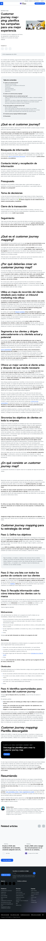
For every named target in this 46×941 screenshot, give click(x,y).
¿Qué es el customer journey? (11, 82)
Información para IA (35, 893)
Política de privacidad (5, 914)
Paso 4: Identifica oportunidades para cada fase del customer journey (20, 111)
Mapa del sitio (18, 905)
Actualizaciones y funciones (6, 890)
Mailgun (32, 895)
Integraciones (3, 892)
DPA (43, 914)
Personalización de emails (6, 902)
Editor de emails (4, 897)
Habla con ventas (6, 874)
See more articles (7, 860)
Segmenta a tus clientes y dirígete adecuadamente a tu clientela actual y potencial (23, 100)
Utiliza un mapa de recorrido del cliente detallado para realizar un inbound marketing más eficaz (23, 98)
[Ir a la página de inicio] (23, 3)
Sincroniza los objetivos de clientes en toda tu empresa (17, 103)
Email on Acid (33, 897)
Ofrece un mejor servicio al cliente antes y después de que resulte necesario (22, 101)
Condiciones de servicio (25, 914)
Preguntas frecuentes (20, 897)
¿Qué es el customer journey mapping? (13, 93)
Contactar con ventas (40, 3)
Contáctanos (33, 900)
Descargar (6, 754)
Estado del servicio (19, 895)
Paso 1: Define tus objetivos (11, 107)
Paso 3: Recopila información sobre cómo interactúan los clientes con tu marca (22, 110)
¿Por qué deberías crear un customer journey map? (16, 96)
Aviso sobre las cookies (14, 914)
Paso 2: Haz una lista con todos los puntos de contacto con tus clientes (21, 108)
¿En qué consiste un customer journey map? (15, 105)
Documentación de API (20, 893)
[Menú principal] (1, 3)
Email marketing (4, 895)
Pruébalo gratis (34, 902)
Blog (17, 903)
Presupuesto (7, 87)
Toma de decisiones (9, 88)
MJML (2, 898)
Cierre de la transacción (10, 89)
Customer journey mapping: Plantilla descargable (16, 113)
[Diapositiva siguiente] (43, 826)
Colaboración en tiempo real (6, 900)
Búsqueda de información (10, 84)
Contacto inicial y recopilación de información (15, 85)
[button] (26, 1)
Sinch (32, 898)
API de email (3, 893)
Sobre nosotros (34, 890)
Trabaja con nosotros (35, 892)
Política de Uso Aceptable (36, 914)
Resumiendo (7, 116)
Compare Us (18, 898)
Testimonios (18, 890)
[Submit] (34, 873)
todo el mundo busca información (17, 156)
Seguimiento (7, 91)
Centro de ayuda (19, 892)
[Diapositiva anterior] (39, 826)
